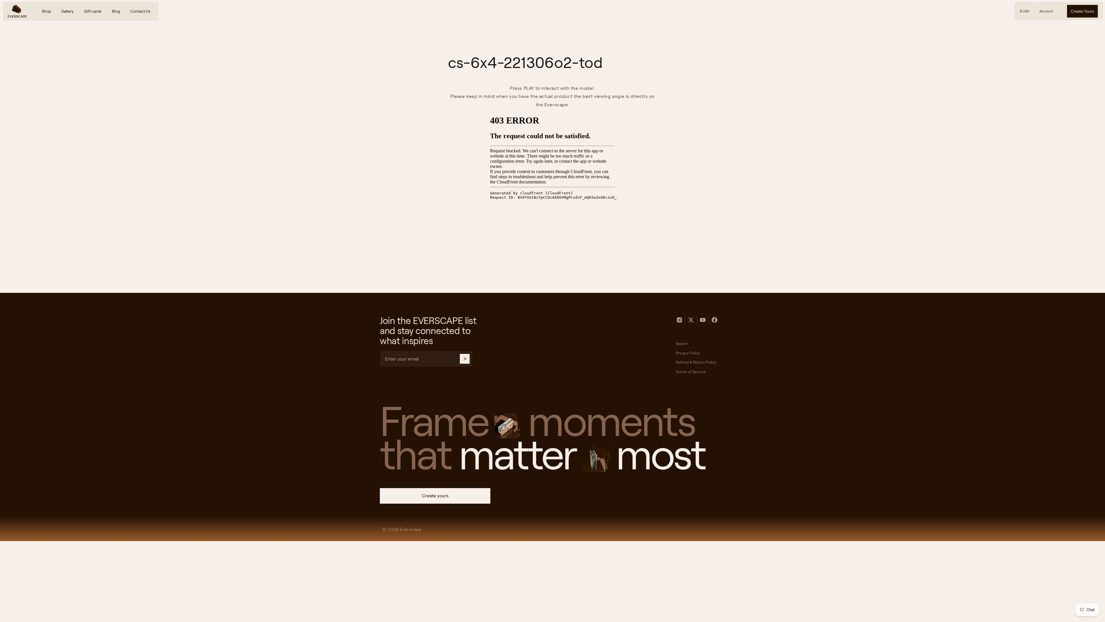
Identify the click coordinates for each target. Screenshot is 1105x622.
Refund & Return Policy (696, 362)
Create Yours (1082, 11)
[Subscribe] (465, 359)
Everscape (411, 529)
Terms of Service (691, 371)
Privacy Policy (688, 353)
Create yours (435, 495)
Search (682, 343)
